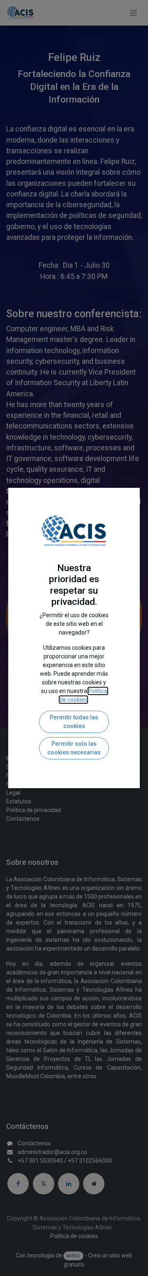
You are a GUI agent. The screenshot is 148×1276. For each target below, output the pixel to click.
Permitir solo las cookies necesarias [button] (74, 748)
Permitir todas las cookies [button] (74, 721)
